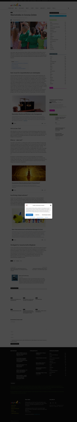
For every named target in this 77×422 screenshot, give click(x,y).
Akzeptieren (29, 214)
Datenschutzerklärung (40, 217)
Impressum (46, 217)
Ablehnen (37, 214)
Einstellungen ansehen (46, 214)
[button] (50, 205)
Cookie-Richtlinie (32, 217)
